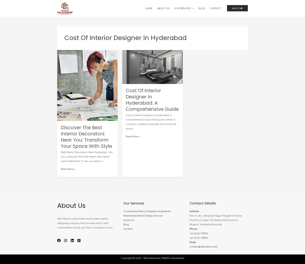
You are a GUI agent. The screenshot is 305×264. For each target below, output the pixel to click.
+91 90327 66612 (199, 233)
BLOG (202, 8)
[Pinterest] (79, 240)
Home (149, 8)
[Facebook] (59, 240)
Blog (126, 224)
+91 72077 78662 (199, 237)
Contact (215, 8)
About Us (163, 8)
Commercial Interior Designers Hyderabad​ (147, 211)
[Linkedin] (72, 240)
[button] (237, 8)
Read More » (68, 168)
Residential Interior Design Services (143, 215)
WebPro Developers (172, 258)
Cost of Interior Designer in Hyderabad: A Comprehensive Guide (152, 100)
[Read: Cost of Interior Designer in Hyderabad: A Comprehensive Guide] (152, 66)
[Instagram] (65, 240)
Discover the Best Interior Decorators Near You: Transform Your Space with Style (86, 137)
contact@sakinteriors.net (203, 246)
